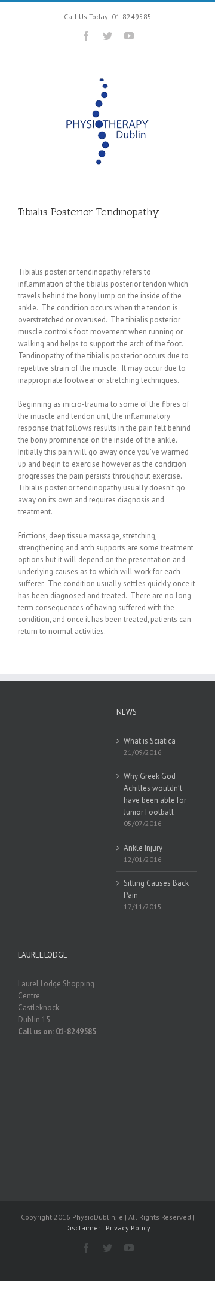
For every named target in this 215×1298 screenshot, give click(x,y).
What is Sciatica (150, 741)
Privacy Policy (128, 1227)
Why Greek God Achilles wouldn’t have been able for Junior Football (155, 794)
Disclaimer (82, 1227)
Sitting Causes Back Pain (156, 889)
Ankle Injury (143, 848)
